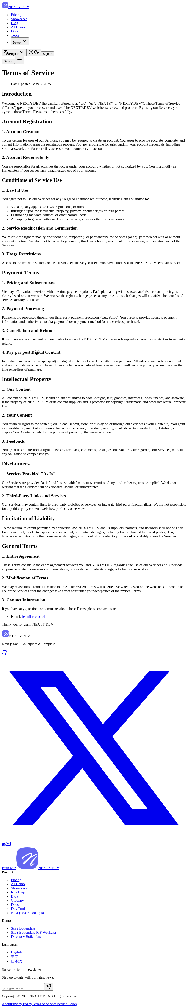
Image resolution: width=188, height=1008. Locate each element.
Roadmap (18, 892)
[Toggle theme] (33, 52)
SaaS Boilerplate (23, 928)
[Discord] (4, 845)
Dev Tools (18, 909)
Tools (15, 35)
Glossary (17, 900)
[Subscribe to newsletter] (48, 987)
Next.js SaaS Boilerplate (28, 913)
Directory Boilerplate (26, 936)
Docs (15, 31)
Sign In (47, 54)
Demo (17, 42)
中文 (14, 956)
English (16, 952)
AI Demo (18, 27)
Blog (14, 23)
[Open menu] (19, 60)
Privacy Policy (21, 1004)
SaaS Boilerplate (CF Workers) (33, 932)
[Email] (8, 845)
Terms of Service (44, 1004)
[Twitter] (94, 839)
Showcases (19, 19)
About (6, 1004)
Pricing (16, 15)
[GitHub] (4, 654)
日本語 (16, 961)
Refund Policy (67, 1004)
